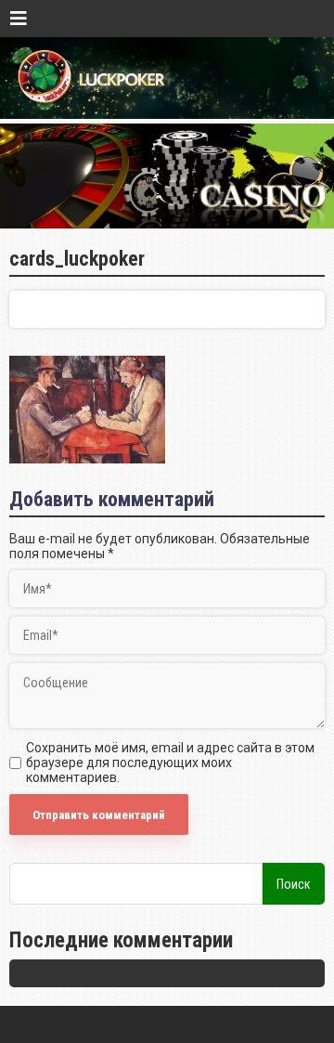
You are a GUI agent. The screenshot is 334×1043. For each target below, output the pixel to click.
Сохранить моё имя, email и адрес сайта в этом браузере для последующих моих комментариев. (170, 762)
